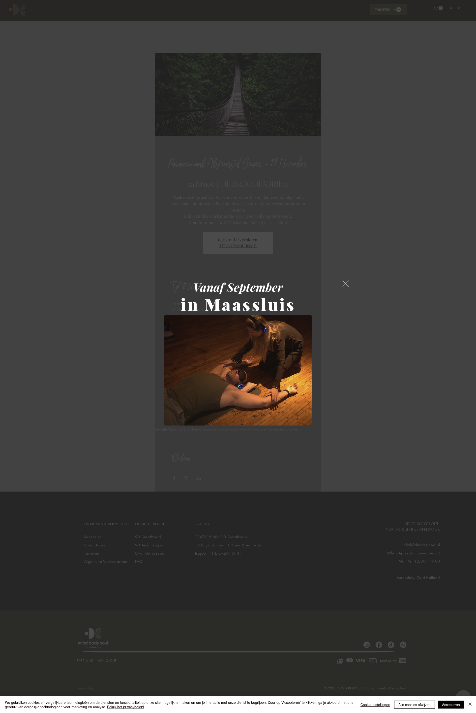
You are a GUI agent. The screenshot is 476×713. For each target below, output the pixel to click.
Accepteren (451, 704)
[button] (345, 284)
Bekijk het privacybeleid (125, 706)
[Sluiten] (470, 704)
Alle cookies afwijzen (414, 704)
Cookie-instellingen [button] (375, 704)
